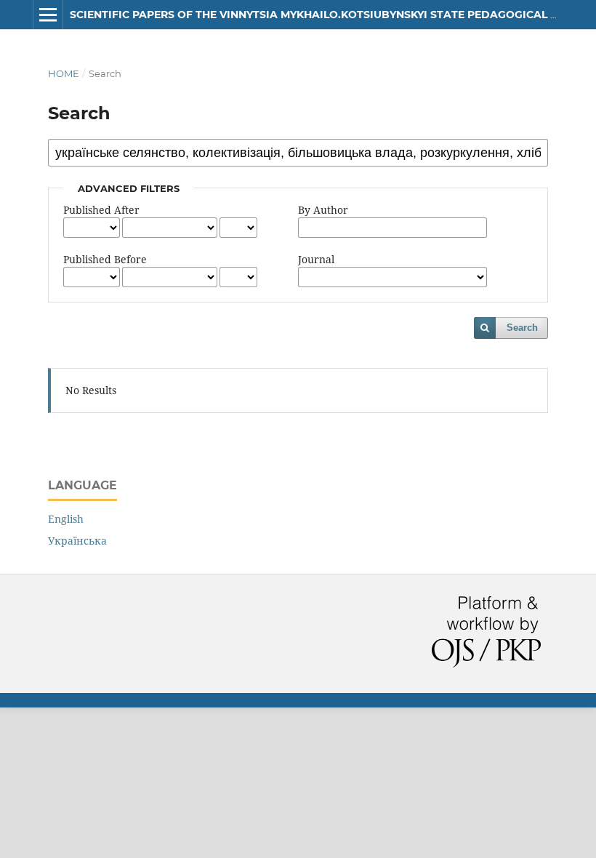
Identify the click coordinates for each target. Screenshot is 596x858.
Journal (316, 259)
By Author (323, 210)
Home (63, 73)
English (66, 519)
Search (522, 327)
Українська (77, 541)
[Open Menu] (48, 14)
